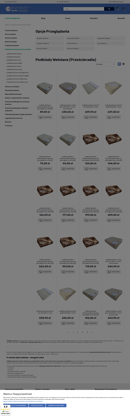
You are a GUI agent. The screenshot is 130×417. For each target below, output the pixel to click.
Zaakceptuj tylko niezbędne (16, 405)
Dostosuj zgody (37, 405)
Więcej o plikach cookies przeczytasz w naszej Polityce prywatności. (23, 401)
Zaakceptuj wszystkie (56, 405)
